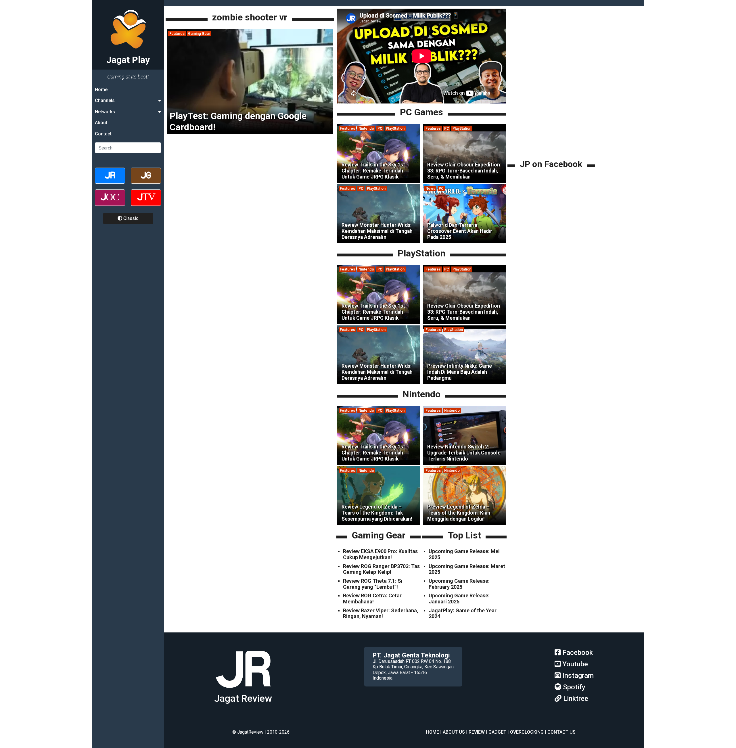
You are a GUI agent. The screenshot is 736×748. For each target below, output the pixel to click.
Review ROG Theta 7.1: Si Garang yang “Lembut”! (372, 584)
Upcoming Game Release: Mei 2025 (464, 554)
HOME (432, 732)
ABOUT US (454, 732)
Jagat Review (243, 698)
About (101, 122)
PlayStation (395, 128)
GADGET (497, 732)
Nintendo (366, 128)
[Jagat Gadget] (146, 180)
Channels (105, 100)
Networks (105, 111)
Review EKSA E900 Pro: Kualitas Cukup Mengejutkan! (380, 554)
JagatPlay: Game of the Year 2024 (463, 613)
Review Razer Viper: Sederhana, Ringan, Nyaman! (380, 613)
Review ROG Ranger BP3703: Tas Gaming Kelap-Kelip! (381, 569)
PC (379, 128)
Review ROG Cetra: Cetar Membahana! (372, 598)
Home (101, 89)
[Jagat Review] (110, 180)
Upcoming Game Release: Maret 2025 (467, 569)
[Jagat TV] (146, 202)
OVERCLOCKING (527, 732)
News (430, 188)
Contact (103, 134)
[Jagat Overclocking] (110, 202)
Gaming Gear (199, 33)
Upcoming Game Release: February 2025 (459, 584)
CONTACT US (561, 732)
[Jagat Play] (243, 690)
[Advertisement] (552, 118)
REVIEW (477, 732)
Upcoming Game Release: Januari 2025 (459, 598)
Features (177, 33)
